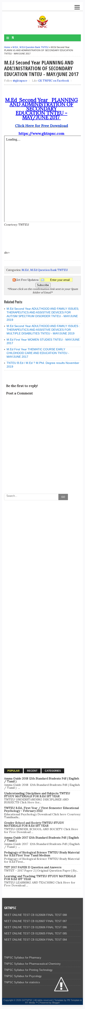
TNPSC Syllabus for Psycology (23, 976)
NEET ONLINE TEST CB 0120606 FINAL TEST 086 (35, 927)
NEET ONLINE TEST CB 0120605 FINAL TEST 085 (35, 933)
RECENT (32, 770)
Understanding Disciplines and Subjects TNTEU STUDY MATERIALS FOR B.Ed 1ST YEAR (37, 794)
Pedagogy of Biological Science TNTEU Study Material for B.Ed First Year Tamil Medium (41, 854)
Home (7, 47)
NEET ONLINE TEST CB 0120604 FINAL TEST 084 (35, 939)
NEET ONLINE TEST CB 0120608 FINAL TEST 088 (35, 914)
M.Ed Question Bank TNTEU (34, 47)
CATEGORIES (53, 770)
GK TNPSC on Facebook (53, 80)
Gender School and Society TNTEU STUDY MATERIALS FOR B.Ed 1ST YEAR (34, 824)
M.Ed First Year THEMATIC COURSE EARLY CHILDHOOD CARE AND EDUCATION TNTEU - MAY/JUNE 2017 (38, 353)
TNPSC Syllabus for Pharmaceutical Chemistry (32, 963)
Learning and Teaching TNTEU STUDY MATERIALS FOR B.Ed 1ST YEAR (40, 877)
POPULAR (13, 770)
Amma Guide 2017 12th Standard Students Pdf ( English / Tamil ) (41, 839)
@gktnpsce (20, 80)
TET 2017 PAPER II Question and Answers (32, 867)
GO (63, 497)
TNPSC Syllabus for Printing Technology (28, 969)
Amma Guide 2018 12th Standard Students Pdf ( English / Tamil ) (41, 780)
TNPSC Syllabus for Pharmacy (22, 957)
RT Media (30, 1002)
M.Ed (15, 47)
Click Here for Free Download (41, 125)
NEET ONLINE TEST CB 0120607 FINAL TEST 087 (35, 921)
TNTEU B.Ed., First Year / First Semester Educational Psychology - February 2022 (41, 809)
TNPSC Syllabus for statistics (22, 982)
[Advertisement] (42, 544)
